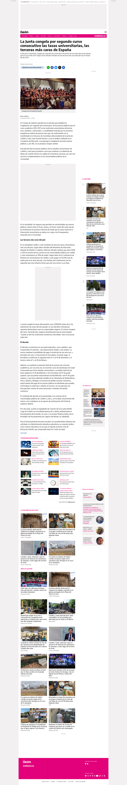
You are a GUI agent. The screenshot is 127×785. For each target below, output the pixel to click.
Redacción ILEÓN (53, 564)
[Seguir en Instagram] (94, 776)
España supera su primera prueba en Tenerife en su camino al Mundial (87, 403)
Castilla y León (72, 36)
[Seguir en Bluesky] (85, 776)
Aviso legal (70, 781)
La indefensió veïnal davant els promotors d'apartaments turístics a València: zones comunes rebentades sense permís (93, 422)
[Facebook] (52, 67)
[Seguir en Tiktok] (100, 776)
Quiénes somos (45, 781)
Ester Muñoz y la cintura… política (87, 528)
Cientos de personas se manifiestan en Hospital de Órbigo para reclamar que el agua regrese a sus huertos (34, 726)
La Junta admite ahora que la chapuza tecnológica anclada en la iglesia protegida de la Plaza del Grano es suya (33, 532)
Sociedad (43, 36)
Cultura (37, 36)
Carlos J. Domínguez (26, 537)
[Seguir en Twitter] (88, 776)
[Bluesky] (55, 67)
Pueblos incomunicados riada (72, 1)
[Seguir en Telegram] (92, 776)
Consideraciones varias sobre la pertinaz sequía (87, 539)
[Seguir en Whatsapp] (102, 776)
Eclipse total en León (103, 1)
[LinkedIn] (63, 67)
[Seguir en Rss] (104, 776)
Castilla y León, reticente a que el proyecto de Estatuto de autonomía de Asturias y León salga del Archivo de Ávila (33, 560)
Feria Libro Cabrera (34, 1)
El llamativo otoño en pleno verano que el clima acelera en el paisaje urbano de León (33, 672)
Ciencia (50, 36)
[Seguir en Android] (85, 763)
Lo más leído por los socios (29, 510)
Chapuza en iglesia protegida (51, 1)
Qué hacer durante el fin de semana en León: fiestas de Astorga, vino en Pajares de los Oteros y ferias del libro (61, 673)
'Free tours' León (42, 1)
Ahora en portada (26, 569)
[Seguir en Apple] (87, 763)
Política (31, 36)
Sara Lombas (24, 650)
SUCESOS (87, 1)
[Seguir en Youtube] (97, 776)
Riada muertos (81, 1)
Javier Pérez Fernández (86, 522)
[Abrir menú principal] (106, 32)
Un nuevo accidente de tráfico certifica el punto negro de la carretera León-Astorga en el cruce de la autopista (61, 560)
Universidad (56, 36)
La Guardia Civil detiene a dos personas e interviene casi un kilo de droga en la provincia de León (95, 294)
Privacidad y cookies (61, 781)
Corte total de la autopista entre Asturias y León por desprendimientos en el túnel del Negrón (88, 413)
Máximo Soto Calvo (88, 531)
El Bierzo (64, 36)
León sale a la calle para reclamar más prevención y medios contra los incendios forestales (33, 590)
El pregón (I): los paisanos (87, 494)
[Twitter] (59, 67)
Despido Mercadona (62, 1)
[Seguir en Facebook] (90, 776)
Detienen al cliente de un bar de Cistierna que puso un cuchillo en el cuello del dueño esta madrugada (61, 726)
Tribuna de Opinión (88, 489)
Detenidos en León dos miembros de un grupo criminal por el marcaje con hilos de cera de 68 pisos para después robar (62, 532)
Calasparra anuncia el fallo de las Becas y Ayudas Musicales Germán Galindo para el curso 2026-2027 (87, 393)
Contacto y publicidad (80, 781)
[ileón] (32, 762)
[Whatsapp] (48, 67)
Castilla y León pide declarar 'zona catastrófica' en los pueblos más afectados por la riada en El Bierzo (61, 617)
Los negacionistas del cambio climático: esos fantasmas (88, 518)
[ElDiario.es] (100, 36)
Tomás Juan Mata (87, 543)
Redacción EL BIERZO (26, 623)
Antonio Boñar (87, 497)
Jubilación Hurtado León (94, 1)
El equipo (53, 781)
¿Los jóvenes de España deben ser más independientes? (93, 504)
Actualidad (25, 36)
